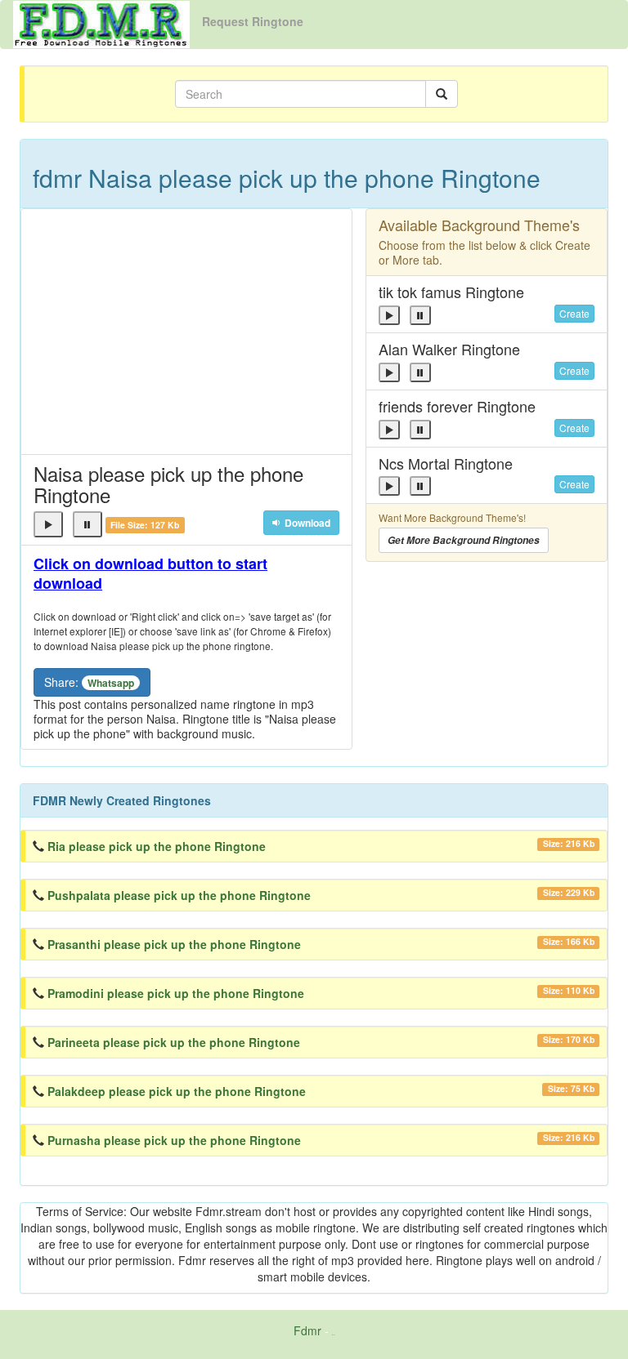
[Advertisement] (186, 331)
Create (574, 313)
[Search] (441, 94)
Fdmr (307, 1330)
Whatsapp (110, 682)
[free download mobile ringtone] (101, 23)
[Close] (48, 524)
